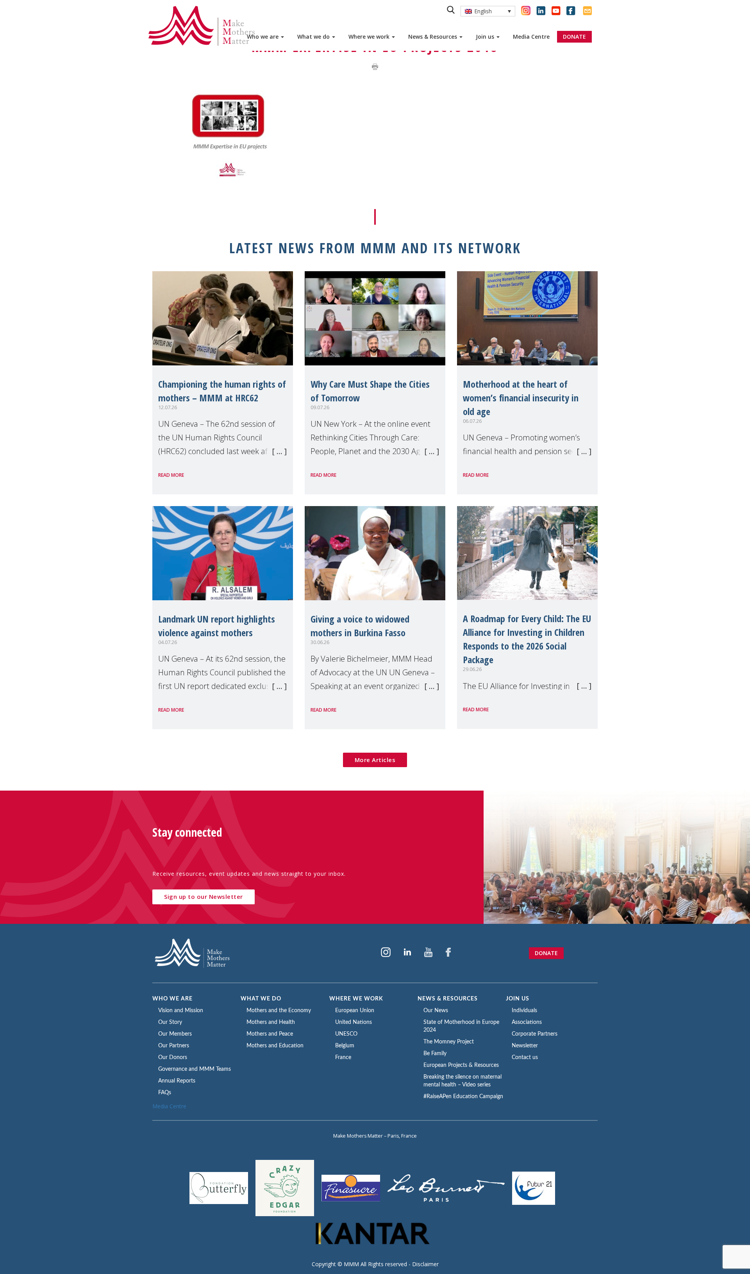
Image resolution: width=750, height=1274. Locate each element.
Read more (171, 475)
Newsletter (525, 1046)
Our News (435, 1010)
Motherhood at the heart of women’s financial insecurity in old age (521, 398)
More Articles (375, 760)
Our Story (170, 1022)
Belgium (344, 1046)
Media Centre (531, 36)
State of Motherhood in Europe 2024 (461, 1026)
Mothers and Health (270, 1022)
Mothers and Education (275, 1046)
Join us (486, 36)
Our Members (175, 1034)
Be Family (434, 1053)
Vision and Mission (180, 1010)
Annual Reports (176, 1081)
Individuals (524, 1010)
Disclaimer (425, 1264)
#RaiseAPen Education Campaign (463, 1096)
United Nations (353, 1022)
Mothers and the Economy (278, 1010)
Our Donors (172, 1057)
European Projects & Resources (461, 1065)
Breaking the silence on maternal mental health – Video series (462, 1081)
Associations (527, 1022)
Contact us (525, 1057)
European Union (354, 1010)
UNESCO (346, 1034)
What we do (314, 36)
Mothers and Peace (269, 1034)
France (343, 1057)
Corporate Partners (534, 1034)
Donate (546, 953)
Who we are (263, 36)
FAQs (164, 1092)
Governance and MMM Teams (194, 1069)
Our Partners (173, 1046)
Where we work (369, 36)
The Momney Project (448, 1042)
